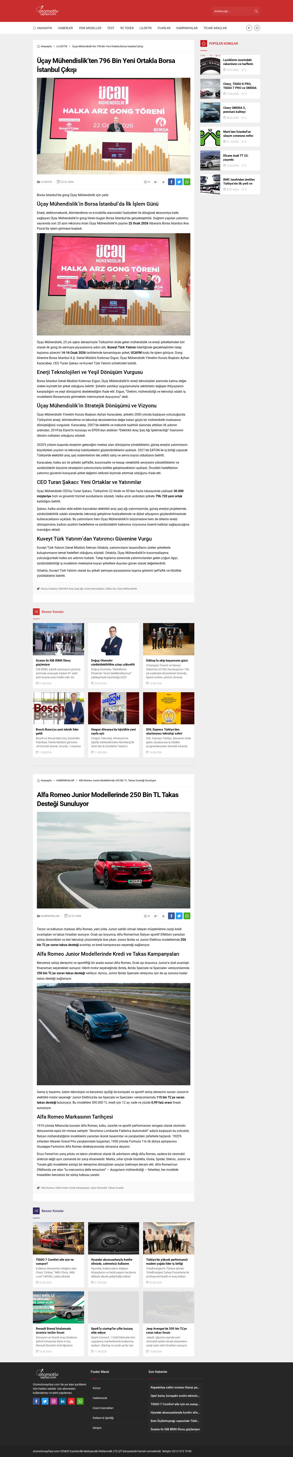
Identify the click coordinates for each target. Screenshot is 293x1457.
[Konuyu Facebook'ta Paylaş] (171, 181)
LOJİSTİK (61, 46)
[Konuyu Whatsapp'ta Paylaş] (187, 181)
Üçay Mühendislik (127, 588)
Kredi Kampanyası (79, 1187)
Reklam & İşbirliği (103, 1418)
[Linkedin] (62, 1401)
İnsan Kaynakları (103, 1408)
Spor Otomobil (99, 1187)
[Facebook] (36, 1401)
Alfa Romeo (47, 1187)
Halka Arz (110, 588)
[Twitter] (45, 1401)
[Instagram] (53, 1401)
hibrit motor (61, 1187)
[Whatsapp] (80, 1401)
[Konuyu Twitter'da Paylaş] (179, 181)
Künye (96, 1388)
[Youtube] (71, 1401)
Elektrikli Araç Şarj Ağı (71, 588)
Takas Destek (116, 1187)
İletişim (97, 1428)
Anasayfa (46, 46)
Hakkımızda (100, 1398)
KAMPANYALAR (65, 780)
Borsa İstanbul (49, 588)
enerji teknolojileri (94, 588)
